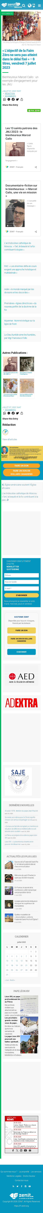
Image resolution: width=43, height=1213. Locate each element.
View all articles (9, 439)
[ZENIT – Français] (12, 5)
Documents (7, 14)
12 (17, 961)
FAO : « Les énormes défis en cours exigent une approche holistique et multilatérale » (20, 269)
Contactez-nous (21, 1180)
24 (7, 970)
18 (12, 965)
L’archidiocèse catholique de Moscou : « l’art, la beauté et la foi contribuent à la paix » (19, 246)
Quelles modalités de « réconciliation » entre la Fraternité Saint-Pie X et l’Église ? (26, 917)
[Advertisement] (21, 533)
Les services (36, 1172)
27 (21, 970)
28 (26, 970)
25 (12, 970)
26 (17, 970)
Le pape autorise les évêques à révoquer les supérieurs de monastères (26, 903)
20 (21, 965)
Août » (12, 980)
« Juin (7, 980)
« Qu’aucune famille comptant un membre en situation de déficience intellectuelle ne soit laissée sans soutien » (21, 828)
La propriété (24, 1172)
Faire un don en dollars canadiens (21, 472)
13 (21, 961)
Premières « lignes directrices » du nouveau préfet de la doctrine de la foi (20, 306)
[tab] (13, 1118)
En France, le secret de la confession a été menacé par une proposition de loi (25, 890)
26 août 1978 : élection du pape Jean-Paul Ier (21, 811)
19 (17, 965)
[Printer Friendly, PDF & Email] (34, 110)
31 (7, 975)
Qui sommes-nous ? (9, 1172)
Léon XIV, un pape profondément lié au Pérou (12, 999)
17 (7, 965)
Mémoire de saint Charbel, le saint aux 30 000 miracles (25, 876)
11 (12, 961)
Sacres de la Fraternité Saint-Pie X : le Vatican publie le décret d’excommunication (26, 864)
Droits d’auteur (29, 1176)
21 (26, 965)
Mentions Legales (14, 1176)
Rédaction (10, 94)
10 (7, 961)
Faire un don (21, 465)
